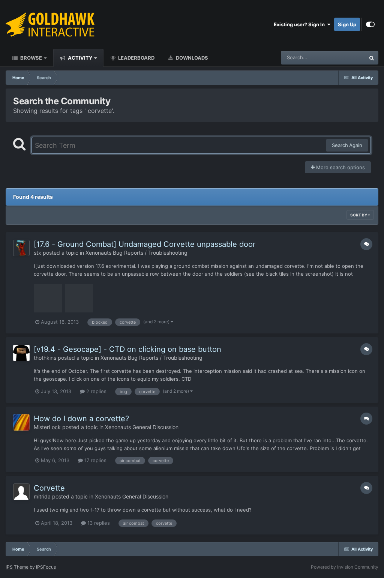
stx (37, 252)
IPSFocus (46, 567)
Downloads (191, 58)
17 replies (94, 460)
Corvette (49, 487)
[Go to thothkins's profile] (21, 353)
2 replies (95, 391)
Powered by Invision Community (344, 567)
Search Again (347, 145)
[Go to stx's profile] (21, 248)
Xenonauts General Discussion (141, 427)
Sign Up (347, 24)
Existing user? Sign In (300, 24)
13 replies (98, 523)
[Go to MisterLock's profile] (21, 422)
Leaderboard (135, 58)
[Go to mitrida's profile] (21, 491)
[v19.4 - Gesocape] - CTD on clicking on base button (127, 349)
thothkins (45, 357)
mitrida (42, 496)
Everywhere (342, 57)
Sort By (359, 215)
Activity (79, 58)
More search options (340, 167)
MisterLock (47, 427)
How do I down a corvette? (81, 418)
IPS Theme (17, 567)
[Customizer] (370, 24)
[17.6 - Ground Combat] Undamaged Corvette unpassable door (144, 244)
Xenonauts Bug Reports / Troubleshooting (137, 252)
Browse (30, 58)
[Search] (371, 58)
